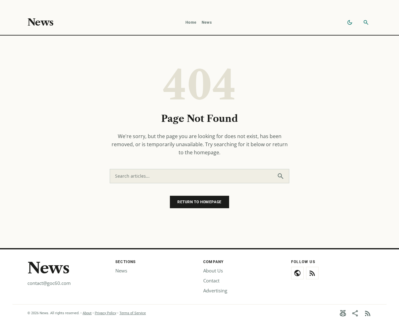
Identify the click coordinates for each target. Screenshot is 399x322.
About (87, 313)
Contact (211, 280)
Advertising (215, 290)
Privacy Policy (105, 313)
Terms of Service (132, 313)
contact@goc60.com (49, 283)
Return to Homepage (199, 202)
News (40, 22)
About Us (213, 270)
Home (191, 22)
